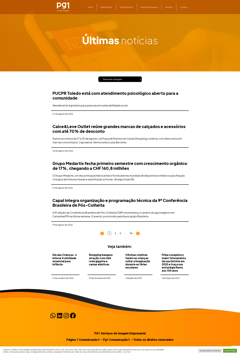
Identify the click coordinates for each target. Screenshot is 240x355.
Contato (184, 7)
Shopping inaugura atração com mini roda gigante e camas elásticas (100, 259)
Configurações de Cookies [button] (210, 351)
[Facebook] (73, 316)
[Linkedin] (60, 316)
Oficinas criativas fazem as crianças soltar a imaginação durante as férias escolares (137, 261)
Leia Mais (127, 352)
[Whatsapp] (53, 316)
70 (131, 233)
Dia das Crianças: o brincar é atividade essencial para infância (64, 259)
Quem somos (106, 7)
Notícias (169, 7)
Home (90, 7)
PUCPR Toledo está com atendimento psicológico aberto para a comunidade (115, 95)
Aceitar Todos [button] (230, 351)
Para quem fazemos (149, 7)
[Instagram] (66, 316)
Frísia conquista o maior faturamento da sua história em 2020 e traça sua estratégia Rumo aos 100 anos (174, 262)
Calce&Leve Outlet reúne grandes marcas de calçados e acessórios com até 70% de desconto (119, 129)
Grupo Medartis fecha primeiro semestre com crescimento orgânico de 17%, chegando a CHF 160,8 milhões (119, 166)
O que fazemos (126, 7)
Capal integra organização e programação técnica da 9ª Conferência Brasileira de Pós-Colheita (120, 203)
